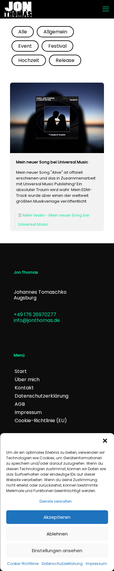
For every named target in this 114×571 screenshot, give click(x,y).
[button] (105, 441)
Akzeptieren (57, 517)
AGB (20, 404)
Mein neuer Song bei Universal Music (52, 162)
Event (25, 46)
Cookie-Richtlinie (23, 563)
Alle (22, 31)
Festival (57, 46)
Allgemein (55, 31)
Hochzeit (28, 60)
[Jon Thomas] (18, 9)
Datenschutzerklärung (62, 563)
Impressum (96, 563)
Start (21, 371)
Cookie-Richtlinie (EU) (41, 420)
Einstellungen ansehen (57, 550)
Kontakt (24, 387)
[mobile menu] (106, 9)
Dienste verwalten (56, 501)
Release (65, 60)
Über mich (27, 379)
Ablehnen (57, 534)
